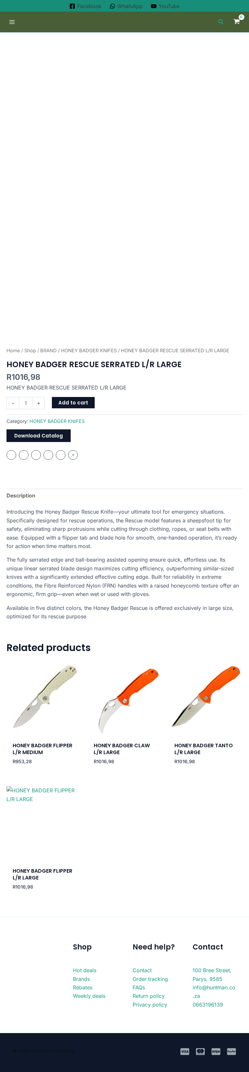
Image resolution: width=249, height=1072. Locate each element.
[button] (221, 22)
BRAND (48, 351)
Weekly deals (89, 996)
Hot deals (84, 970)
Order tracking (150, 979)
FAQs (139, 987)
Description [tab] (20, 495)
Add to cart (73, 402)
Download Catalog (38, 435)
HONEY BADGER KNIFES (89, 351)
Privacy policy (150, 1004)
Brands (81, 979)
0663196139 (208, 1004)
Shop (30, 351)
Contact (142, 970)
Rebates (82, 987)
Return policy (149, 996)
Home (13, 351)
